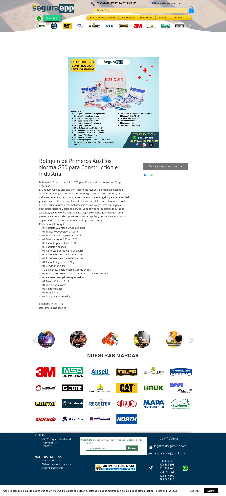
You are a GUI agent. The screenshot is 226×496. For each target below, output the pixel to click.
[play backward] (36, 26)
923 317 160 (166, 476)
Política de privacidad (166, 490)
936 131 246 (160, 469)
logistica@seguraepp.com (167, 3)
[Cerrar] (222, 490)
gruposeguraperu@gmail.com (166, 454)
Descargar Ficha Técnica (52, 308)
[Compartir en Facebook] (145, 176)
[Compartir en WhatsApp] (151, 176)
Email (89, 444)
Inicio (42, 45)
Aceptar (211, 490)
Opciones (195, 490)
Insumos (47, 446)
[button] (191, 9)
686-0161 (167, 462)
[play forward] (189, 26)
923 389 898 (160, 465)
